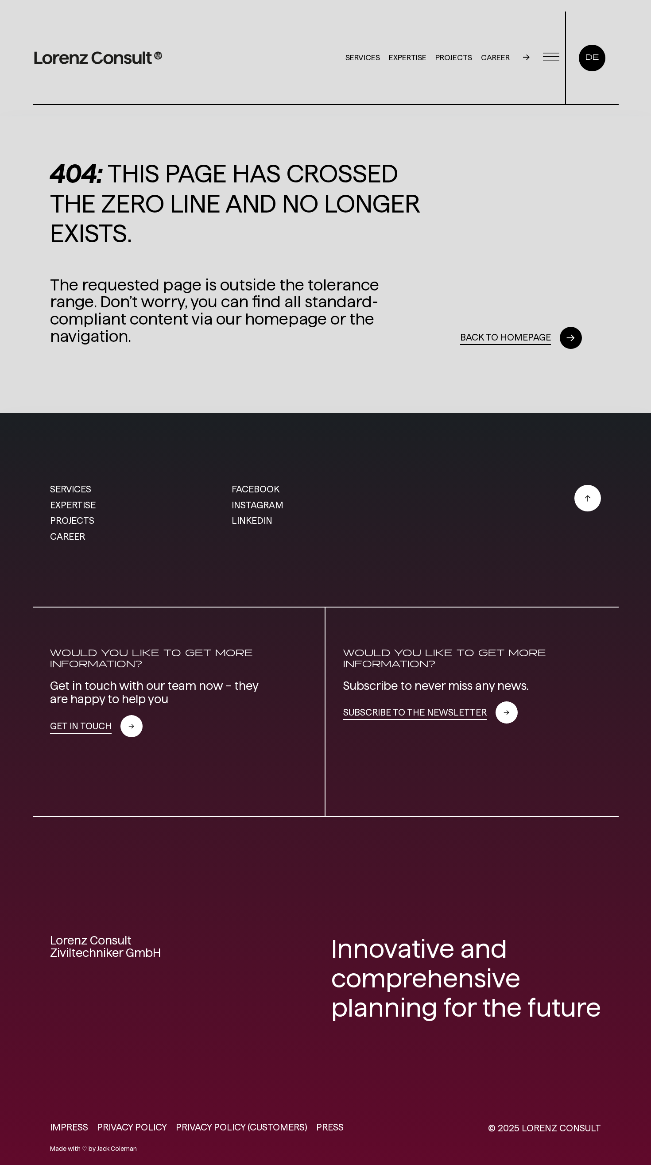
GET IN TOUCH (81, 726)
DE (592, 57)
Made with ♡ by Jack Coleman (93, 1149)
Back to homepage (505, 337)
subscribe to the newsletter (415, 712)
